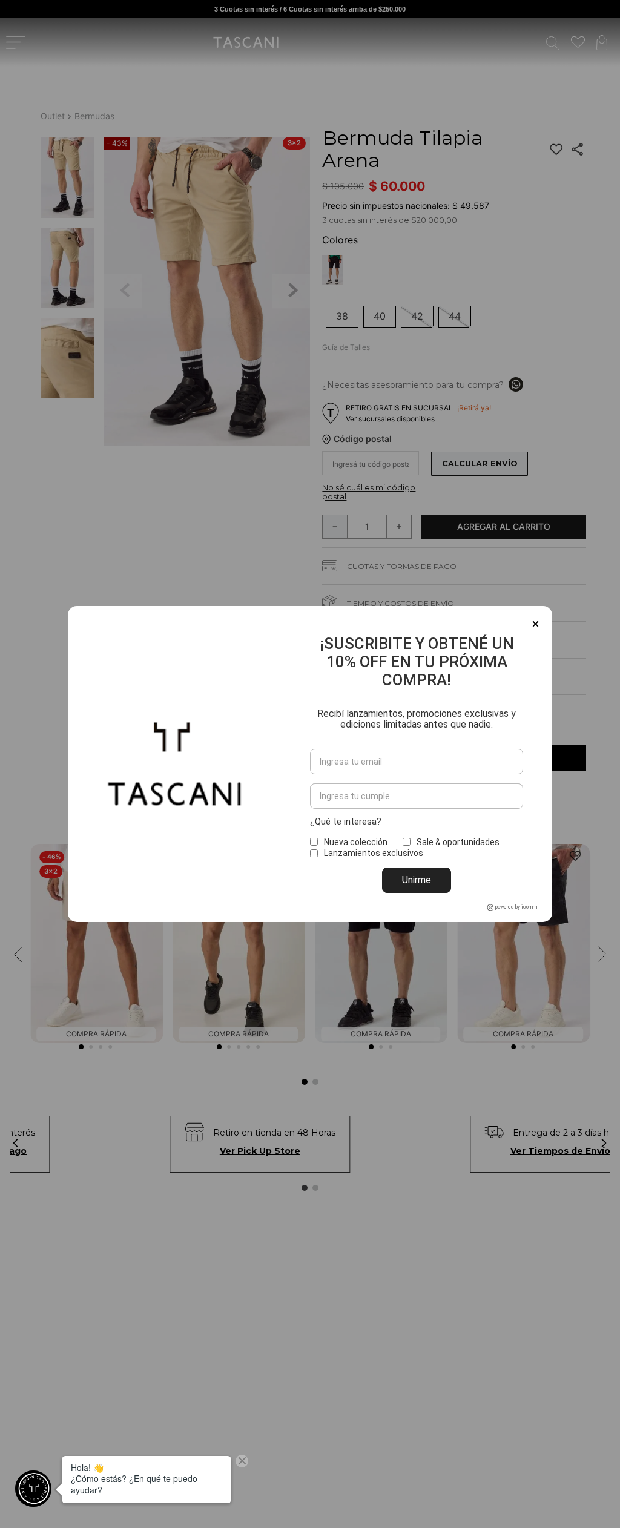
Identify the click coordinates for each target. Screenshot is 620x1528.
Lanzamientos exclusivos (373, 853)
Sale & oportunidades (458, 842)
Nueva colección (356, 842)
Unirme (416, 880)
